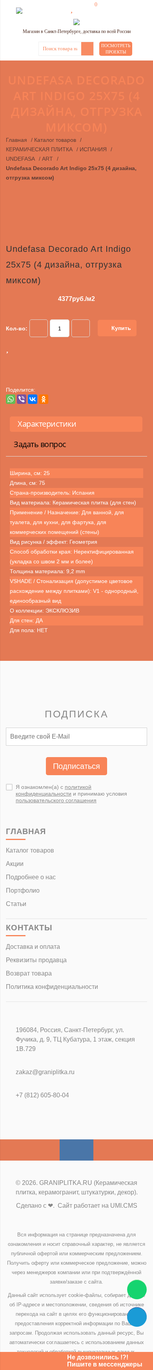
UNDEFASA (20, 159)
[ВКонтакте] (32, 399)
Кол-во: (16, 328)
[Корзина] (90, 8)
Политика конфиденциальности (52, 986)
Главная (16, 140)
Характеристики (47, 423)
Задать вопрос (40, 444)
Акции (15, 863)
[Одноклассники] (43, 399)
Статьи (16, 903)
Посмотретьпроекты (115, 48)
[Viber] (21, 399)
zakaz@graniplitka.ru (45, 1072)
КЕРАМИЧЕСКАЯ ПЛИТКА (39, 149)
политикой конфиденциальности (53, 790)
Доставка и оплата (33, 946)
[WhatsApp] (10, 399)
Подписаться (76, 766)
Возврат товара (29, 973)
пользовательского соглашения (56, 800)
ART (47, 159)
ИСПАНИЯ (93, 149)
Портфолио (23, 890)
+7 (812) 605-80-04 (42, 1095)
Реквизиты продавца (36, 960)
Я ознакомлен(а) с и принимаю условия (71, 793)
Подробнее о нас (31, 877)
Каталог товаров (55, 140)
